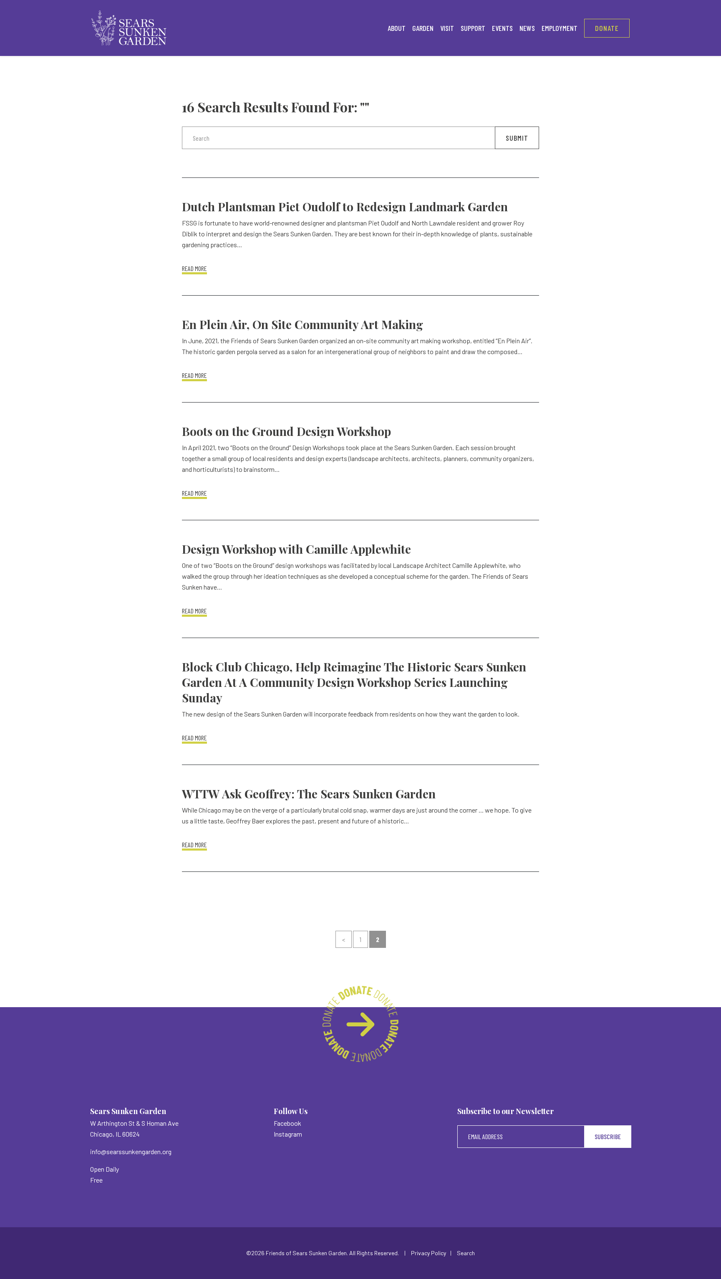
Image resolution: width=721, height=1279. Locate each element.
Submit (517, 137)
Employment (559, 28)
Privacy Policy (428, 1252)
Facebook (287, 1123)
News (527, 28)
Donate (607, 28)
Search (466, 1252)
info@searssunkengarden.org (130, 1151)
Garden (423, 28)
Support (473, 28)
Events (502, 28)
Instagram (288, 1134)
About (397, 28)
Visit (447, 28)
